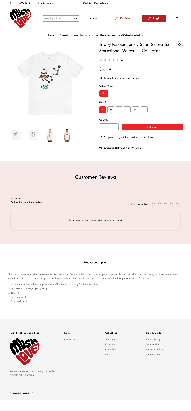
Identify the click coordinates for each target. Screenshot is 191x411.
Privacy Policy (153, 339)
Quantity (103, 120)
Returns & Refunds (155, 349)
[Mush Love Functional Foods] (20, 18)
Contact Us (96, 18)
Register (125, 18)
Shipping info (153, 354)
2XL (135, 109)
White (104, 93)
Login (156, 18)
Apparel (64, 35)
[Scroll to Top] (185, 394)
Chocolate (110, 349)
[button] (177, 18)
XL (127, 109)
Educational (111, 344)
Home (51, 35)
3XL (144, 109)
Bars (107, 354)
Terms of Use (152, 344)
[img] (109, 60)
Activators (110, 339)
